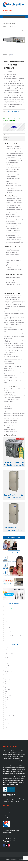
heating (6, 629)
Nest (6, 703)
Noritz (6, 705)
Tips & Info (5, 813)
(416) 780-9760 (6, 12)
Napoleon (7, 699)
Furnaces (7, 623)
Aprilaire (7, 649)
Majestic (7, 691)
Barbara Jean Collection (10, 653)
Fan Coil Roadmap (9, 619)
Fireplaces (7, 621)
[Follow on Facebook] (4, 845)
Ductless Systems (9, 617)
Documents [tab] (7, 137)
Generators (7, 625)
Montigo (7, 697)
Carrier (6, 114)
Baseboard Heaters (9, 611)
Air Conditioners (8, 607)
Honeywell (7, 679)
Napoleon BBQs (8, 633)
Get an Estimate (14, 552)
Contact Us (5, 817)
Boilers (6, 613)
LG (5, 687)
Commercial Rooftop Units (13, 111)
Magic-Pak (7, 689)
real (5, 713)
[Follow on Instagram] (9, 845)
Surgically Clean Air (9, 723)
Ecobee (6, 667)
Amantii (6, 647)
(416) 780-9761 (11, 841)
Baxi (6, 655)
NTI (6, 707)
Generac (7, 675)
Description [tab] (7, 134)
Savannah (7, 721)
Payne (6, 711)
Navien (6, 701)
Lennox (6, 685)
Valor (6, 725)
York (6, 727)
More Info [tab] (6, 139)
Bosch (6, 659)
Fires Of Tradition (9, 671)
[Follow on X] (7, 845)
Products (5, 808)
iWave (6, 681)
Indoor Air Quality (9, 631)
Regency (7, 717)
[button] (4, 17)
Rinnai (6, 719)
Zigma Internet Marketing (17, 859)
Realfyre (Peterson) (9, 715)
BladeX (6, 657)
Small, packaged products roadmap (13, 635)
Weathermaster (9, 25)
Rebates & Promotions (8, 810)
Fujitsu (6, 673)
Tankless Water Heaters (10, 637)
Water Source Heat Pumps (11, 641)
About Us (5, 815)
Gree (6, 677)
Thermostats (8, 639)
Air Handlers (8, 609)
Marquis (7, 693)
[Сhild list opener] (13, 606)
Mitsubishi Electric (9, 695)
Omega (6, 709)
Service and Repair (7, 812)
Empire (6, 669)
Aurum (6, 651)
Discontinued (8, 665)
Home (4, 23)
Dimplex (7, 663)
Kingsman (7, 683)
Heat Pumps (7, 627)
